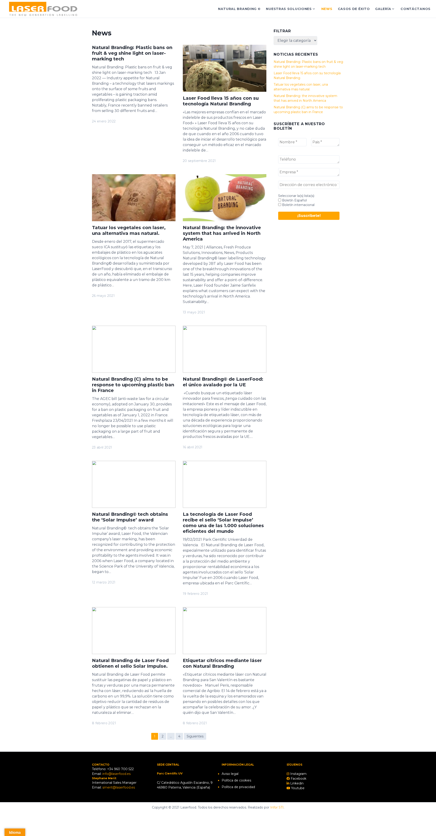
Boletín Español (294, 200)
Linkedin (296, 783)
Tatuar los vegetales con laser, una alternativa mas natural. (129, 230)
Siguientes (195, 736)
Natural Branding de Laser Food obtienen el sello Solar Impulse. (130, 663)
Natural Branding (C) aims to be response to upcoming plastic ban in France (133, 384)
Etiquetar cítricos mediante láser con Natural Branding (222, 663)
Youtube (297, 788)
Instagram (298, 774)
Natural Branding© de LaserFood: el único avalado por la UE (223, 381)
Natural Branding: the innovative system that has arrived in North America (222, 233)
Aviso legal (230, 774)
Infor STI (277, 807)
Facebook (298, 778)
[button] (426, 6)
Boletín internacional (298, 205)
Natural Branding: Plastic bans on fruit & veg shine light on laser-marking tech (132, 53)
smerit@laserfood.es (118, 787)
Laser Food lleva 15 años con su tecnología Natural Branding (221, 101)
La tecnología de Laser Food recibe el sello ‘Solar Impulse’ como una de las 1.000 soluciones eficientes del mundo (223, 522)
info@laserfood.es (116, 774)
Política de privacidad (238, 787)
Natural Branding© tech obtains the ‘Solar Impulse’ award (130, 517)
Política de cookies (236, 780)
